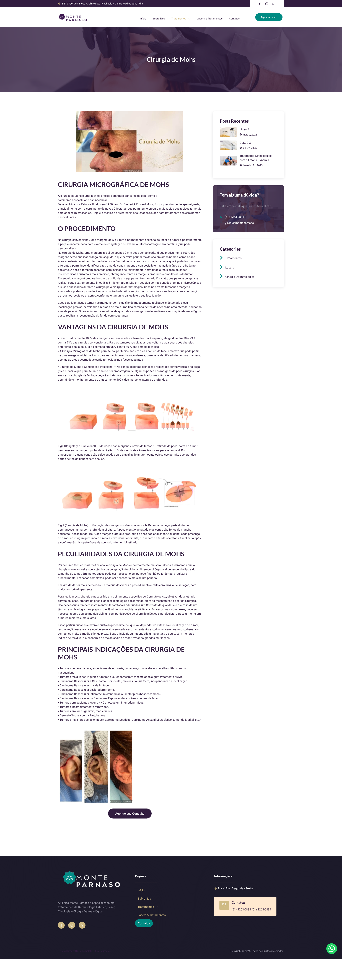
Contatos (234, 18)
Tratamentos (178, 18)
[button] (172, 907)
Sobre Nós (158, 18)
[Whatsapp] (82, 925)
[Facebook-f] (61, 925)
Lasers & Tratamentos (210, 18)
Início (143, 18)
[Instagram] (71, 925)
